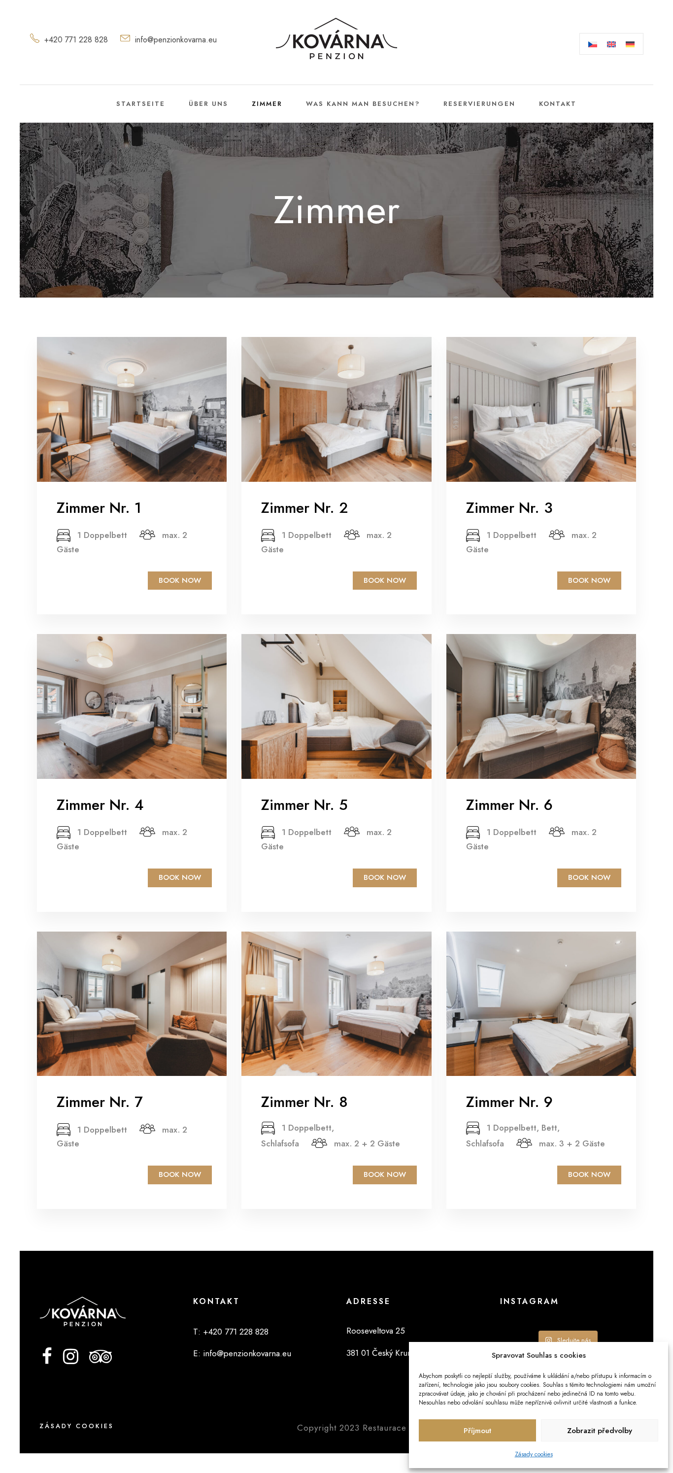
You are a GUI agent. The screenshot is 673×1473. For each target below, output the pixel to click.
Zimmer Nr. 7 (100, 1101)
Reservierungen (479, 103)
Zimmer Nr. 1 (99, 507)
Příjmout (477, 1430)
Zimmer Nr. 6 (509, 804)
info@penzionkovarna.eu (176, 39)
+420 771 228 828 (76, 39)
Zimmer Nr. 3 (509, 507)
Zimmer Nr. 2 (304, 507)
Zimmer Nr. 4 (100, 804)
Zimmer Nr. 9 (509, 1101)
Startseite (140, 103)
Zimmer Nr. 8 (304, 1101)
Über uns (208, 103)
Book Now (180, 580)
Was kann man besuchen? (363, 103)
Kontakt (557, 103)
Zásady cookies (534, 1454)
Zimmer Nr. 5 (304, 804)
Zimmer (267, 103)
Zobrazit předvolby (599, 1430)
